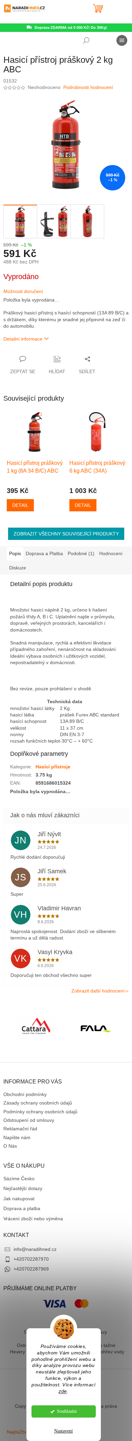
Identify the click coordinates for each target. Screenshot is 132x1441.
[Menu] (122, 40)
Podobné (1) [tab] (81, 553)
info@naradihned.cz (35, 1249)
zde (63, 1391)
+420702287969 (31, 1269)
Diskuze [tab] (17, 567)
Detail (20, 505)
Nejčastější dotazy (22, 1188)
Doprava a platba (21, 1208)
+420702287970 (31, 1259)
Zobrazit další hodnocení (98, 990)
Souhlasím (67, 1411)
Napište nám (16, 1137)
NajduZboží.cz (22, 1432)
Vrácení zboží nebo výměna (33, 1218)
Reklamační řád (20, 1128)
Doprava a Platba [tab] (44, 553)
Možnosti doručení (23, 291)
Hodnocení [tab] (111, 553)
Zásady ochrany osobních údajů (37, 1103)
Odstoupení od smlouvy (28, 1120)
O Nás (10, 1146)
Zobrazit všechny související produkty (66, 533)
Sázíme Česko (19, 1178)
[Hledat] (86, 40)
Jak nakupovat (19, 1198)
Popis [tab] (15, 553)
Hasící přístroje (53, 766)
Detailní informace (22, 339)
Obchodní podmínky (25, 1094)
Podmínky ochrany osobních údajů (40, 1111)
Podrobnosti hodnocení (88, 87)
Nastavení (63, 1431)
